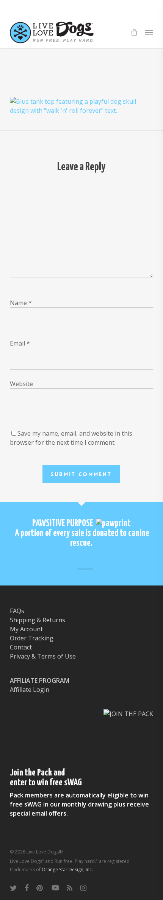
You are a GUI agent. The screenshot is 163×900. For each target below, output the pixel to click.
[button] (149, 32)
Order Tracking (31, 638)
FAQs (17, 611)
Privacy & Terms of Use (43, 656)
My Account (26, 629)
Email (20, 343)
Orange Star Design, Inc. (67, 869)
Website (21, 384)
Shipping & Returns (37, 620)
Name (21, 303)
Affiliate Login (29, 689)
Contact (21, 647)
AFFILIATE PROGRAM (39, 680)
